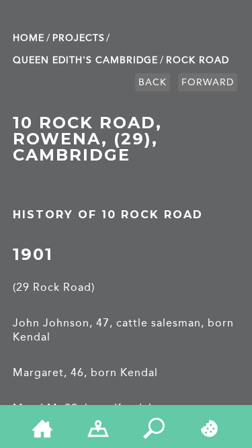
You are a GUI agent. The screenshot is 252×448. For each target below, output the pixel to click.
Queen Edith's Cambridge (85, 60)
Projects (78, 38)
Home (28, 38)
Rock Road (197, 60)
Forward (207, 82)
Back (152, 82)
